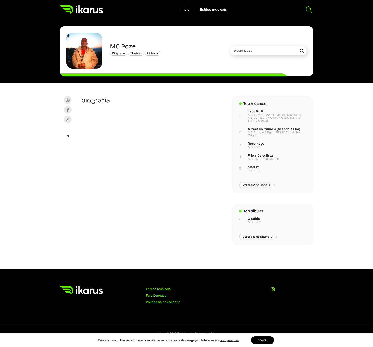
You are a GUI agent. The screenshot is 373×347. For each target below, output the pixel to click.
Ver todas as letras (255, 185)
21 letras (136, 53)
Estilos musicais (213, 9)
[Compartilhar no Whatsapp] (67, 100)
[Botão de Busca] (308, 9)
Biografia (118, 53)
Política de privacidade (163, 302)
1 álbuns (152, 53)
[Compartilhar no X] (67, 119)
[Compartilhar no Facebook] (67, 110)
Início (185, 9)
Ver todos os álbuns (256, 236)
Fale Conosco (156, 295)
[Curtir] (68, 131)
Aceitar (263, 340)
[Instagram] (273, 290)
